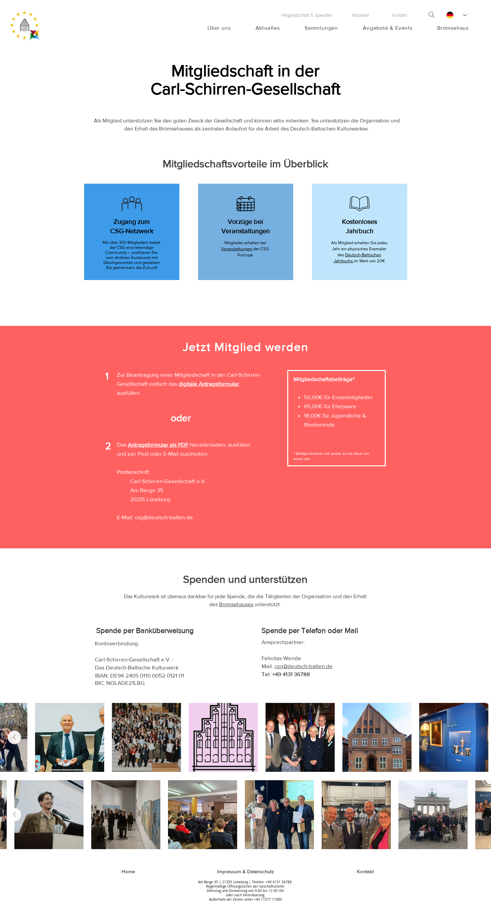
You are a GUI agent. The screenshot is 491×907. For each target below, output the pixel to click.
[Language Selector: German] (456, 15)
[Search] (432, 15)
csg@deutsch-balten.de (164, 517)
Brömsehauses (236, 604)
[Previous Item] (476, 737)
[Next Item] (14, 737)
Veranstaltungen (237, 248)
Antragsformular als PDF (158, 444)
